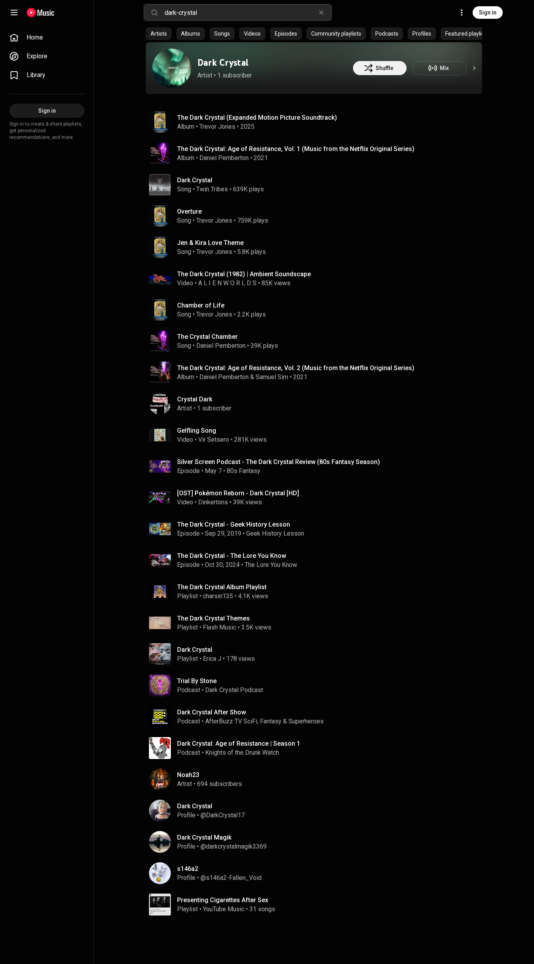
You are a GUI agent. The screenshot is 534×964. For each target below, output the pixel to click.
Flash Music (219, 627)
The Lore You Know (271, 564)
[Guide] (14, 12)
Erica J (212, 658)
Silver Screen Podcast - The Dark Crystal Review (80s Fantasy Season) (278, 462)
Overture (189, 211)
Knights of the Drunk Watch (242, 752)
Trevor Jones (217, 126)
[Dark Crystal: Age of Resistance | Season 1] (317, 748)
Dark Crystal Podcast (234, 690)
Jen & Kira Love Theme (210, 242)
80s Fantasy (243, 471)
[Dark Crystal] (171, 68)
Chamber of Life (200, 305)
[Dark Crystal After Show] (317, 716)
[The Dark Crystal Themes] (317, 622)
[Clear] (321, 12)
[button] (160, 122)
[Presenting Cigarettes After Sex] (317, 904)
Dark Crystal (223, 62)
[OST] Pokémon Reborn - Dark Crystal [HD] (238, 493)
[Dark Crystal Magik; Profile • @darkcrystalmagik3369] (317, 842)
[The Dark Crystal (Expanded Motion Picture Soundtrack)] (317, 122)
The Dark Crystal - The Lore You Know (231, 555)
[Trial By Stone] (317, 685)
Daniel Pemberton (224, 158)
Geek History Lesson (275, 533)
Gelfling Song (196, 430)
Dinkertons (213, 502)
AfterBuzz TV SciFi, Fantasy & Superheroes (264, 721)
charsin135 (218, 596)
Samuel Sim (272, 377)
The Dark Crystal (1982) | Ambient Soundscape (244, 274)
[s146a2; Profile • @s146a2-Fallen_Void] (317, 873)
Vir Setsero (213, 439)
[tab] (159, 33)
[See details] (474, 68)
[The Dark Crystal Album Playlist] (317, 591)
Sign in (487, 12)
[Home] (40, 12)
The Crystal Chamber (207, 336)
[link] (47, 37)
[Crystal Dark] (317, 403)
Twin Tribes (212, 189)
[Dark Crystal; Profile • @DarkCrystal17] (317, 810)
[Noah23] (317, 779)
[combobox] (248, 12)
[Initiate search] (154, 12)
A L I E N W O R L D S (227, 283)
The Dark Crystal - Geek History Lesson (233, 524)
